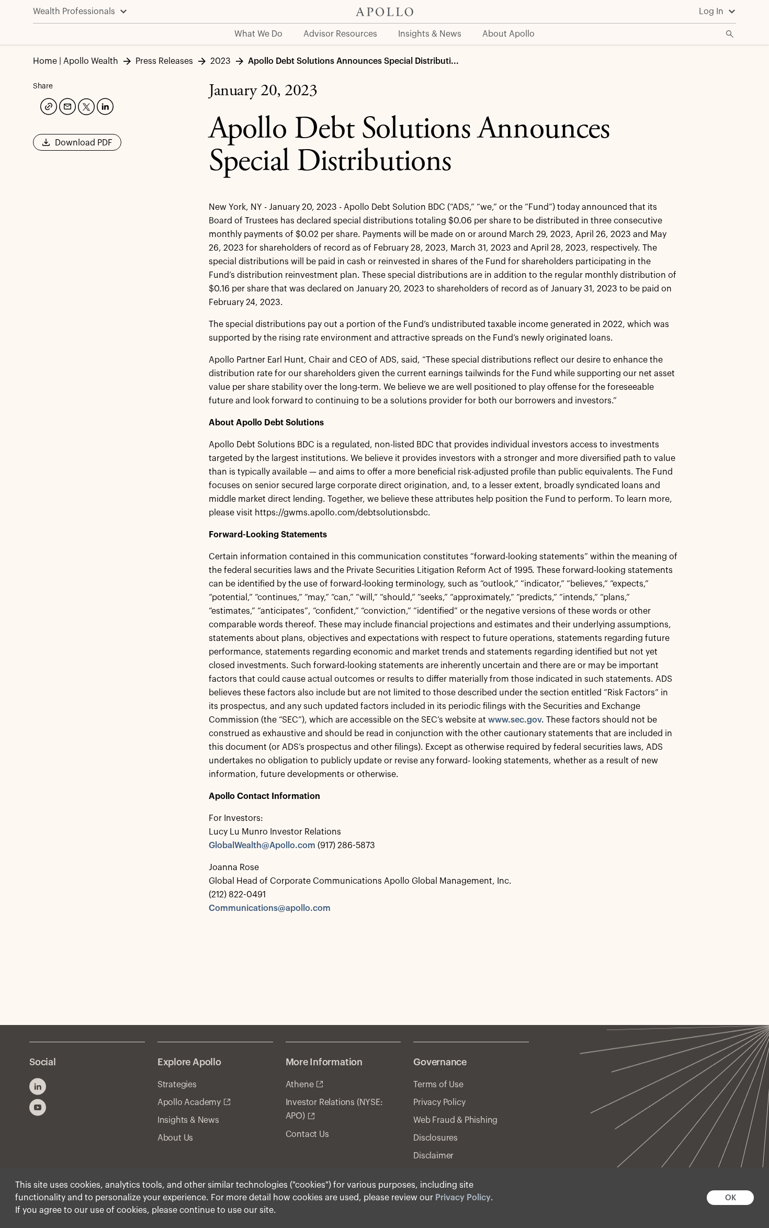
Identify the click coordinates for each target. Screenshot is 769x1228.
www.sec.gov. (516, 720)
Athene (300, 1084)
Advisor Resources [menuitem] (340, 34)
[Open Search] (729, 34)
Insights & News (188, 1120)
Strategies (177, 1084)
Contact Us (307, 1134)
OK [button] (730, 1198)
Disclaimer (433, 1156)
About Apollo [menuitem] (508, 34)
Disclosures (435, 1138)
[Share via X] (85, 105)
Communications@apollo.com (270, 908)
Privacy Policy (463, 1197)
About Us (175, 1138)
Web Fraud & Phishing (455, 1120)
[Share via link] (47, 105)
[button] (77, 146)
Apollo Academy (189, 1102)
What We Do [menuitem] (258, 34)
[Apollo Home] (384, 11)
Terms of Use (438, 1084)
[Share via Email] (66, 105)
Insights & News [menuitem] (429, 34)
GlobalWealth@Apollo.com (262, 845)
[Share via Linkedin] (104, 105)
